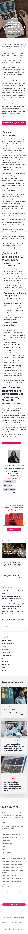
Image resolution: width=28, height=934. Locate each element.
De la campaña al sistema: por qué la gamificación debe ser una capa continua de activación (13, 606)
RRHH (3, 667)
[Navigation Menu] (26, 2)
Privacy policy (14, 925)
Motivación (5, 661)
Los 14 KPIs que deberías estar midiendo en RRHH (14, 592)
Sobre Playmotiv (7, 843)
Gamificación (14, 18)
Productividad (6, 664)
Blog (3, 846)
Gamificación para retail (9, 876)
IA (2, 658)
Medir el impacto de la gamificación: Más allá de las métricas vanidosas (13, 613)
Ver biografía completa (13, 478)
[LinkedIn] (14, 493)
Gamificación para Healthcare (11, 879)
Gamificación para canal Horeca (12, 864)
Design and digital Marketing (9, 922)
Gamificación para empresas (11, 834)
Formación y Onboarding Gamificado (13, 858)
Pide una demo (6, 852)
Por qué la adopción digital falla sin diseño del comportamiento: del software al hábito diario (12, 598)
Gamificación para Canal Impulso (12, 861)
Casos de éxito (6, 840)
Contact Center (6, 640)
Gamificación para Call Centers (11, 867)
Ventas (4, 670)
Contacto (5, 849)
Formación (5, 649)
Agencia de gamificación (9, 837)
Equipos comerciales (8, 643)
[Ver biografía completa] (21, 478)
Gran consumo (6, 655)
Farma (4, 646)
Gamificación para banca (10, 887)
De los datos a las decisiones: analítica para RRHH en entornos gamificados (13, 618)
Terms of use (21, 922)
